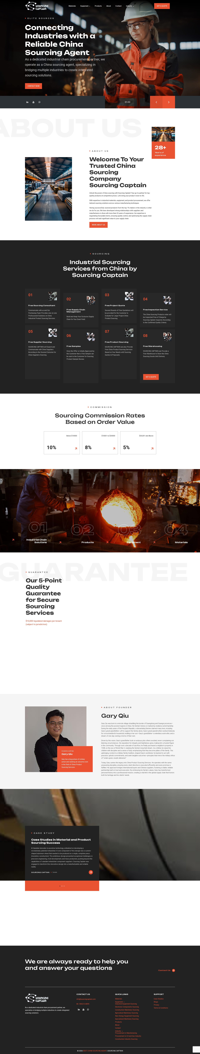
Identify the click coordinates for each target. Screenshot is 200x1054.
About (108, 6)
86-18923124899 (82, 1004)
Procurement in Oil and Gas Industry (128, 1036)
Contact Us (164, 970)
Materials (72, 6)
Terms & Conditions (161, 1008)
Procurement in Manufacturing (126, 1033)
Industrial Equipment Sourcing (126, 1004)
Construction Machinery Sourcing (127, 1010)
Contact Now (33, 86)
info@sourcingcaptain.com (86, 999)
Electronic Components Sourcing (127, 1007)
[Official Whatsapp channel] (39, 102)
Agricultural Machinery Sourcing (126, 1013)
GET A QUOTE (151, 377)
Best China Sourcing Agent (94, 1051)
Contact (118, 6)
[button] (156, 102)
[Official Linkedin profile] (27, 102)
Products (98, 6)
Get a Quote (162, 6)
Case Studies (159, 999)
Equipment (84, 6)
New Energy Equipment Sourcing (127, 1016)
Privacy (156, 1005)
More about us (98, 225)
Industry (129, 6)
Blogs (156, 1002)
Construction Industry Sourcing (126, 1039)
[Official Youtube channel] (33, 102)
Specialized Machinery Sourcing (126, 1019)
